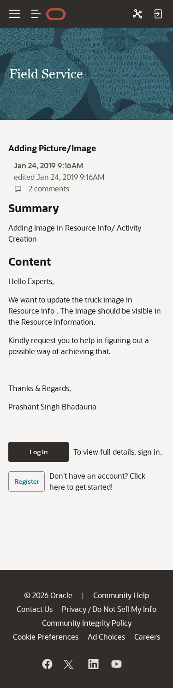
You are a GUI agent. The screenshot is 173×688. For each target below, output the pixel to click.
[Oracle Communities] (137, 13)
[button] (36, 14)
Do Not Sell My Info (124, 609)
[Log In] (158, 14)
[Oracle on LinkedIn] (93, 664)
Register (26, 481)
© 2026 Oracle (48, 595)
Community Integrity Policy (86, 623)
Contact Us (35, 609)
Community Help (121, 595)
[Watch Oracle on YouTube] (116, 664)
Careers (147, 636)
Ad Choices (106, 636)
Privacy (74, 609)
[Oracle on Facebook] (47, 664)
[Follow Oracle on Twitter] (70, 664)
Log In (39, 451)
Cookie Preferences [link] (45, 636)
